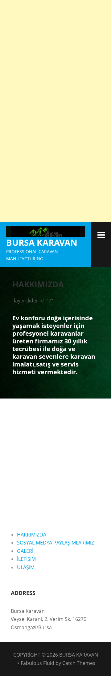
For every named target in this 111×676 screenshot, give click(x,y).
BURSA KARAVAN (41, 242)
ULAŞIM (26, 567)
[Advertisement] (55, 55)
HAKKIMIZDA (31, 534)
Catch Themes (78, 663)
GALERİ (25, 551)
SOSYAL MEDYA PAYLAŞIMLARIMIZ (55, 542)
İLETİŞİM (26, 559)
